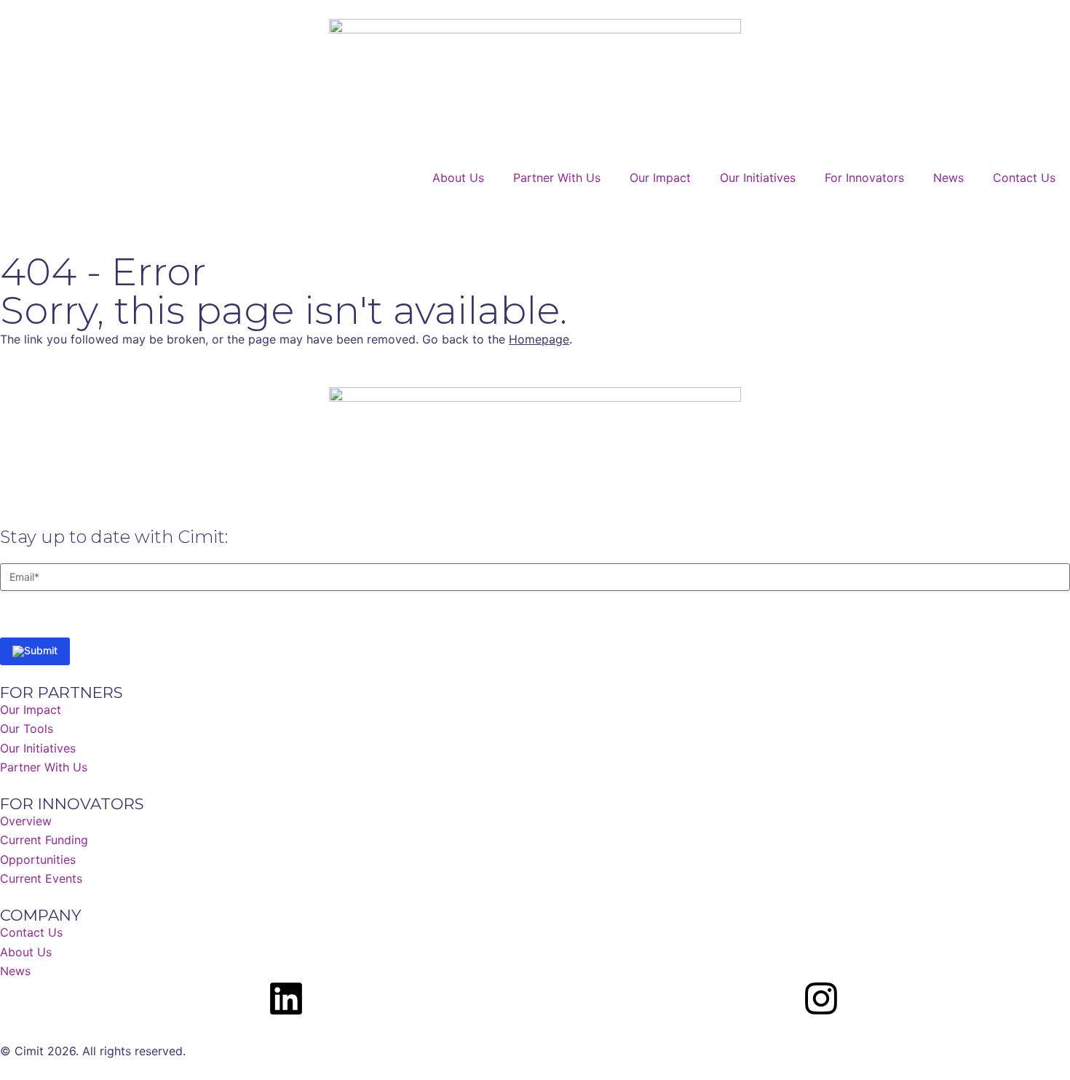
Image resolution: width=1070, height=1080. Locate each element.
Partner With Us (557, 177)
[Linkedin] (286, 998)
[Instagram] (821, 998)
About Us (458, 177)
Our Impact (660, 177)
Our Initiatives (758, 177)
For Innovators (864, 177)
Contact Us (1024, 177)
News (948, 177)
